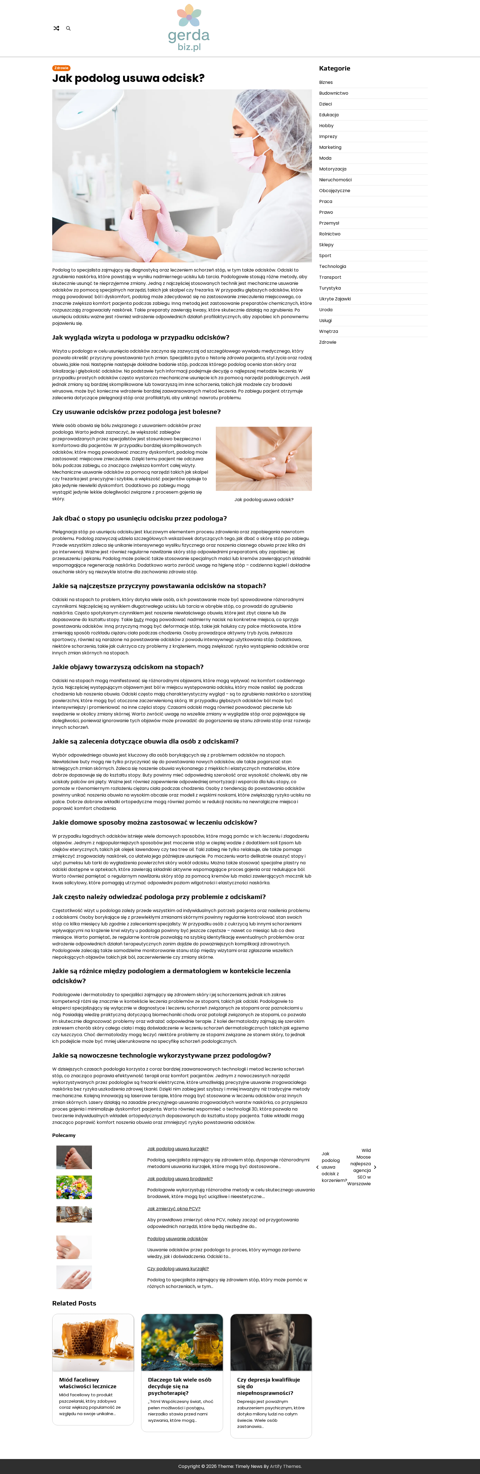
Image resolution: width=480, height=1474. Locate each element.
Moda (325, 158)
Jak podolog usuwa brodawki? (180, 1179)
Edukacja (329, 115)
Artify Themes (285, 1466)
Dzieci (325, 104)
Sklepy (326, 245)
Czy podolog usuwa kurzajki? (178, 1268)
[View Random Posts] (56, 28)
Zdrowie (61, 68)
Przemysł (329, 223)
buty (139, 619)
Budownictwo (333, 93)
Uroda (325, 310)
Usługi (325, 320)
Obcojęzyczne (334, 190)
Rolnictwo (330, 234)
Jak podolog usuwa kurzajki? (178, 1149)
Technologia (332, 266)
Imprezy (328, 136)
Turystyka (330, 288)
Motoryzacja (332, 169)
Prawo (326, 212)
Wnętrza (328, 331)
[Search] (68, 28)
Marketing (330, 147)
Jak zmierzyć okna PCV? (174, 1209)
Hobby (326, 125)
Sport (325, 255)
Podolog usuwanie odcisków (177, 1239)
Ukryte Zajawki (335, 299)
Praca (325, 201)
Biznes (326, 82)
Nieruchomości (335, 180)
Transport (330, 277)
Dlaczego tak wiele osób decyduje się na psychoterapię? (179, 1386)
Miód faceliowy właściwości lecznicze (87, 1382)
